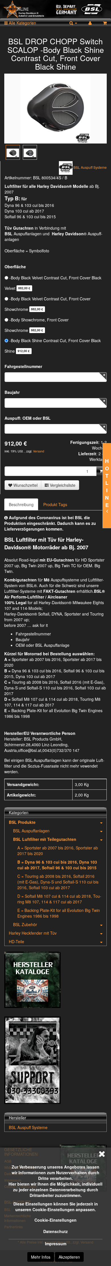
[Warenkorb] (105, 22)
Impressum (55, 1243)
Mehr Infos (40, 1257)
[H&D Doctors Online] (55, 9)
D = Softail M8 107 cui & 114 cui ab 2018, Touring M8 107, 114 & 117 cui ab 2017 (59, 899)
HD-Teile (16, 941)
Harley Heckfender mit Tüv (33, 933)
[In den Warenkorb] (101, 471)
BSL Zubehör (25, 924)
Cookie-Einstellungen (55, 1220)
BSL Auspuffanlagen (31, 830)
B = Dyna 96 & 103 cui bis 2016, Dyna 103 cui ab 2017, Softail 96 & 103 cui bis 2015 (57, 864)
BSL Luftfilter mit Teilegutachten (44, 839)
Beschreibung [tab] (21, 504)
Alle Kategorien (22, 23)
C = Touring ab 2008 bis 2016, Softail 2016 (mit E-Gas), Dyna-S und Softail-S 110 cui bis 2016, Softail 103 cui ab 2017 (57, 881)
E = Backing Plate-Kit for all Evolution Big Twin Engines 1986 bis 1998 (58, 913)
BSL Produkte (22, 822)
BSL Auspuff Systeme (28, 1127)
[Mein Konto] (90, 22)
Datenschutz (55, 1231)
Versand (38, 451)
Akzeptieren (69, 1257)
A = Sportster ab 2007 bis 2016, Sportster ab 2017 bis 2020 (57, 850)
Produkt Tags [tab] (55, 504)
